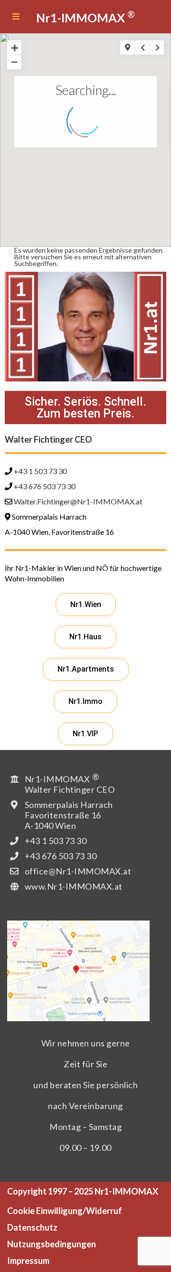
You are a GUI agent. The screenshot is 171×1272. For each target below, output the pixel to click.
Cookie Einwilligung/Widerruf (64, 1211)
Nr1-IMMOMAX (85, 16)
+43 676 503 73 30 (45, 486)
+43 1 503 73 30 (40, 470)
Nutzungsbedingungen (51, 1244)
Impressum (28, 1260)
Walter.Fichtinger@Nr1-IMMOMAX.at (78, 501)
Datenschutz (32, 1227)
